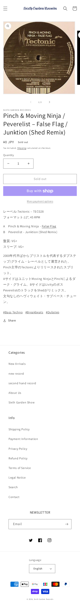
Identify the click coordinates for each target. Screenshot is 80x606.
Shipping (21, 148)
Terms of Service (20, 468)
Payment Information (23, 439)
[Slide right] (49, 102)
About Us (15, 393)
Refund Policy (18, 458)
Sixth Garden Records (43, 599)
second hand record (22, 383)
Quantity (8, 155)
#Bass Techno (13, 312)
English (37, 568)
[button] (5, 8)
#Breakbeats (34, 312)
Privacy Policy (18, 449)
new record (16, 373)
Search (13, 487)
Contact (14, 497)
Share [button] (12, 320)
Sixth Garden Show (22, 402)
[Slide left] (30, 102)
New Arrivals (17, 364)
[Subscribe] (66, 524)
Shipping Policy (19, 429)
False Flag (49, 226)
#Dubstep (52, 312)
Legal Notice (17, 477)
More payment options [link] (40, 201)
